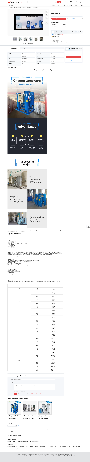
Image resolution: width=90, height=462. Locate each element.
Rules (82, 5)
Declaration (55, 457)
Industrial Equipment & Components (15, 7)
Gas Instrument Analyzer (68, 427)
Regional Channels (57, 454)
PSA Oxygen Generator (34, 441)
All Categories (11, 5)
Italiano (40, 455)
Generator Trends (38, 448)
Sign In (53, 42)
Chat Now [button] (75, 18)
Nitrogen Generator (29, 427)
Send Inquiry (58, 18)
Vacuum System (29, 429)
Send (15, 393)
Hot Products (19, 454)
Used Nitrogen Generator (77, 446)
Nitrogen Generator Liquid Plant (65, 446)
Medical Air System (48, 429)
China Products (24, 454)
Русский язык (36, 455)
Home (8, 7)
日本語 (56, 455)
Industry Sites (52, 454)
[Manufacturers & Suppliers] (13, 2)
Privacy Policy (60, 457)
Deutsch (43, 455)
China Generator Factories (12, 446)
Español (24, 455)
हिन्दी (59, 455)
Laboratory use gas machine (68, 429)
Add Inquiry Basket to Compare (28, 43)
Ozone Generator (10, 429)
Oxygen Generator (10, 427)
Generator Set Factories (43, 446)
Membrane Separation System (23, 441)
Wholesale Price (46, 454)
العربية (50, 455)
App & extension (69, 5)
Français (31, 455)
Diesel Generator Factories (23, 446)
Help (64, 5)
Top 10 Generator (30, 448)
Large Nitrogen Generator (54, 446)
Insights (71, 454)
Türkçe (65, 455)
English (21, 455)
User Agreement (51, 457)
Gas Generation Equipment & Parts (26, 7)
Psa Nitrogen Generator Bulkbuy (48, 448)
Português (27, 455)
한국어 (53, 455)
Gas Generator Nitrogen (12, 448)
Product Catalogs (22, 425)
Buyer (59, 5)
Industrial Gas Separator (12, 441)
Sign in (81, 2)
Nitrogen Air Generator (22, 448)
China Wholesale (40, 454)
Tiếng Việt (68, 455)
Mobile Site (67, 454)
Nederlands (47, 455)
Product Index (63, 454)
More (8, 450)
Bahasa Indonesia (73, 455)
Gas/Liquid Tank (10, 431)
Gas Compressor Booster (49, 427)
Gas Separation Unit (35, 7)
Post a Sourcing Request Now (36, 393)
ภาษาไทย (62, 455)
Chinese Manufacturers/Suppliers (32, 454)
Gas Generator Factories (34, 446)
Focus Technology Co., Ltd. (38, 457)
